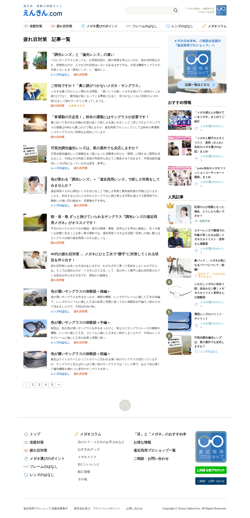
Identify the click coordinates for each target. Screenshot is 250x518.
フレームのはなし (144, 26)
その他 (82, 479)
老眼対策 (36, 26)
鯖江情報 (84, 471)
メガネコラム (217, 26)
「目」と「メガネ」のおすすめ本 (160, 434)
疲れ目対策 (64, 26)
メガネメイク (76, 105)
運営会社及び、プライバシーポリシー (97, 508)
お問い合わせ (134, 508)
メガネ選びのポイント (102, 26)
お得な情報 (142, 442)
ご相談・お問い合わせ (151, 459)
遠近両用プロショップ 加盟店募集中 (45, 508)
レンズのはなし (182, 26)
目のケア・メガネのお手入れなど (101, 442)
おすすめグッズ (89, 449)
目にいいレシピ (89, 464)
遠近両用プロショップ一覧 (155, 450)
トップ (35, 434)
